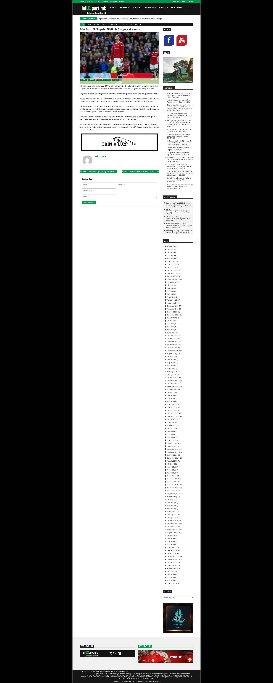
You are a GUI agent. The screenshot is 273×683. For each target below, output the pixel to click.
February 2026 (172, 264)
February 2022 (172, 407)
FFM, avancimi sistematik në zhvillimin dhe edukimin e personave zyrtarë (179, 116)
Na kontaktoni (113, 1)
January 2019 (171, 518)
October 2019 (172, 491)
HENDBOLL (137, 7)
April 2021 (170, 437)
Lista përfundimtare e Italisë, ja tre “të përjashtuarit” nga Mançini (178, 212)
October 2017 (172, 562)
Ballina (98, 1)
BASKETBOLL (125, 7)
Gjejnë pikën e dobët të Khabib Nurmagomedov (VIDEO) (179, 232)
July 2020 (170, 464)
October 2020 (172, 455)
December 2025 (172, 270)
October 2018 (172, 527)
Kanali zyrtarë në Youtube (179, 1)
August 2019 (171, 497)
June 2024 (170, 324)
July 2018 (170, 535)
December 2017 (172, 556)
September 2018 (173, 530)
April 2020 (170, 473)
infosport (83, 82)
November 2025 (172, 273)
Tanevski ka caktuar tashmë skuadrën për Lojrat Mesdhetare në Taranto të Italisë (180, 159)
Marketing (121, 1)
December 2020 (172, 449)
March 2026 (171, 261)
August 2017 (171, 568)
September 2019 (173, 494)
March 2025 (171, 297)
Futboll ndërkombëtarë (103, 80)
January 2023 (171, 374)
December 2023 (172, 342)
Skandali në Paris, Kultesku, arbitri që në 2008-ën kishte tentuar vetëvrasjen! (179, 226)
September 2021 (173, 422)
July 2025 (170, 285)
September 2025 (173, 279)
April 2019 (170, 509)
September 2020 (173, 458)
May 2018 (170, 541)
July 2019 (170, 500)
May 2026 (170, 255)
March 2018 (171, 547)
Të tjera (115, 80)
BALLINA (96, 24)
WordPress (105, 671)
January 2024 (171, 339)
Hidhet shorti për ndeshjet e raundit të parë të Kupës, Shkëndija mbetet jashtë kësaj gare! (179, 143)
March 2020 (171, 476)
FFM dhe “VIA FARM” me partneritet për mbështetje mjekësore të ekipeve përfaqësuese (180, 173)
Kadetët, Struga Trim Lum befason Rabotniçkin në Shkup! (179, 101)
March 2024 (171, 333)
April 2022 (170, 401)
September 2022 (173, 386)
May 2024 (170, 327)
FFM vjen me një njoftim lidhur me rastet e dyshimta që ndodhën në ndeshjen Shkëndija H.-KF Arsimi (179, 122)
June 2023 (170, 360)
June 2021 (170, 431)
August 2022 (171, 389)
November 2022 (172, 380)
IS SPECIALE (163, 7)
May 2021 (170, 434)
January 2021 (171, 446)
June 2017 (170, 574)
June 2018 (170, 538)
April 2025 (170, 294)
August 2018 (171, 532)
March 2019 (171, 512)
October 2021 (172, 419)
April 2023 (170, 366)
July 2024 (170, 321)
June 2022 (170, 395)
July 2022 (170, 392)
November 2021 (172, 416)
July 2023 (170, 357)
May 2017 (170, 577)
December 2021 (172, 413)
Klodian (169, 210)
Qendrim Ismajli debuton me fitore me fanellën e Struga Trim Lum (179, 179)
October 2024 (172, 312)
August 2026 (171, 246)
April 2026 (170, 258)
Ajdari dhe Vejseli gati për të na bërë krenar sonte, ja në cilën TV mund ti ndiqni (179, 95)
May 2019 (170, 506)
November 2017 (172, 559)
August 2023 (171, 354)
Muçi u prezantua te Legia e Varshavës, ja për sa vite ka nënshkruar (178, 219)
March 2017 (171, 583)
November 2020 (172, 452)
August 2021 (171, 425)
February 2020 (172, 479)
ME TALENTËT (176, 7)
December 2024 (172, 306)
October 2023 (172, 348)
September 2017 (173, 565)
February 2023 (172, 372)
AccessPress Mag (122, 671)
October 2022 (172, 383)
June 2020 (170, 467)
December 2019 (172, 485)
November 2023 (172, 345)
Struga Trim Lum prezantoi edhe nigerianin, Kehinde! (178, 154)
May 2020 (170, 470)
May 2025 (170, 291)
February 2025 (172, 300)
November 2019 (172, 488)
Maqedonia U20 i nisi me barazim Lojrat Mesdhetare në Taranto (178, 135)
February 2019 (172, 515)
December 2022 (172, 377)
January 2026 (171, 267)
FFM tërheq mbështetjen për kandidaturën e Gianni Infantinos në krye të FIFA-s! (179, 166)
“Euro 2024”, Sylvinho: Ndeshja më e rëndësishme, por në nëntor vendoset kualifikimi (178, 205)
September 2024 (173, 315)
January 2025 (171, 303)
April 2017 (170, 580)
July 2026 (170, 249)
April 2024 (170, 330)
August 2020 (171, 461)
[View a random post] (191, 7)
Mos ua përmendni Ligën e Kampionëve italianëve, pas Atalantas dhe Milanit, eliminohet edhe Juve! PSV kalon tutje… (100, 172)
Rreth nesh (105, 1)
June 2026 (170, 252)
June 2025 (170, 288)
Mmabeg (169, 231)
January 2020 (171, 482)
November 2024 (172, 309)
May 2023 (170, 363)
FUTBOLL (113, 7)
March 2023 (171, 369)
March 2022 (171, 404)
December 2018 (172, 521)
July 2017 (170, 571)
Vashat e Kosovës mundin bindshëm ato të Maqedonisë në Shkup (140, 172)
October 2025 (172, 276)
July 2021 (170, 428)
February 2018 (172, 550)
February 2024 (172, 336)
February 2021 (172, 443)
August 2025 (171, 282)
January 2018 (171, 553)
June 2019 (170, 503)
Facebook (190, 1)
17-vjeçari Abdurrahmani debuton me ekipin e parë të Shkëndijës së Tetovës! (180, 187)
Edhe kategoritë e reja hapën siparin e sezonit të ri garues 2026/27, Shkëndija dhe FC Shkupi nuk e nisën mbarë (180, 108)
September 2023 (173, 351)
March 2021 (171, 440)
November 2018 (172, 524)
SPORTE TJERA (150, 7)
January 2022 (171, 410)
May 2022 (170, 398)
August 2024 (171, 318)
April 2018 (170, 544)
